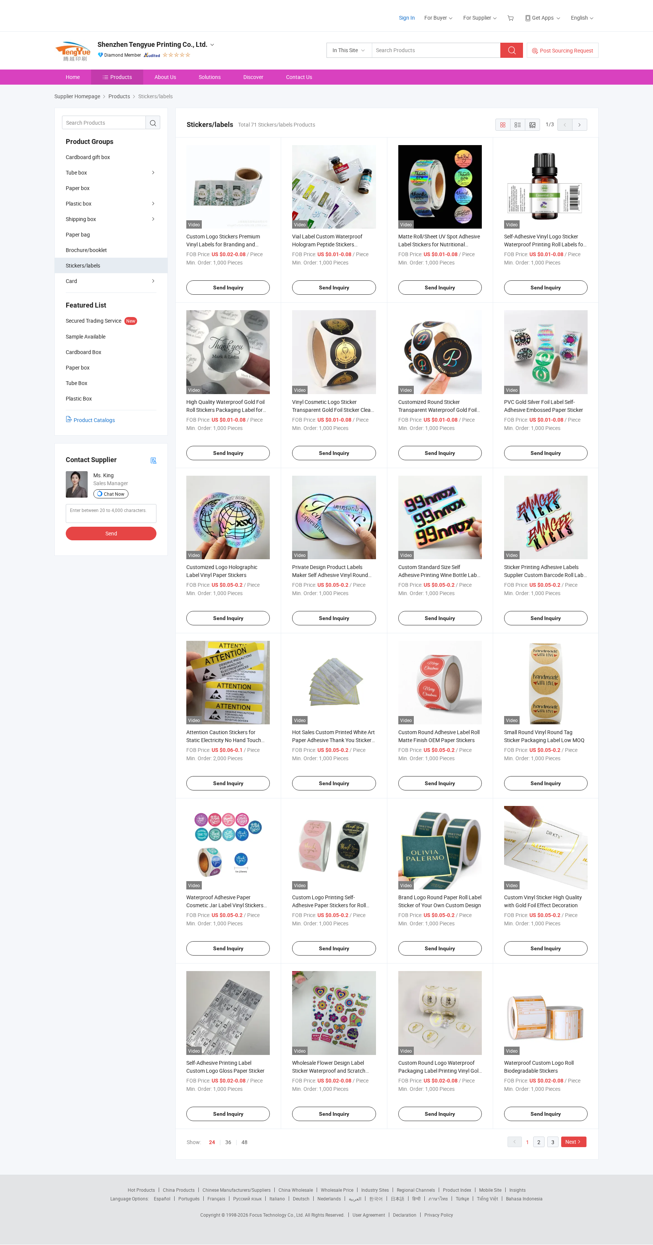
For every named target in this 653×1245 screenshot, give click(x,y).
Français (216, 1199)
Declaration (404, 1215)
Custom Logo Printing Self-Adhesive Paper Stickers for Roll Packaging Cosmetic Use (329, 905)
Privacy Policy (438, 1215)
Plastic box (78, 203)
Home (73, 76)
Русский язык (247, 1199)
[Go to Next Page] (580, 124)
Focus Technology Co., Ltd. (277, 1215)
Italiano (277, 1199)
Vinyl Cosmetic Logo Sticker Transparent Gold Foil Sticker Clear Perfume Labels (332, 409)
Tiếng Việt (487, 1199)
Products (121, 76)
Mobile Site (490, 1190)
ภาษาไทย (438, 1199)
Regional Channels (416, 1190)
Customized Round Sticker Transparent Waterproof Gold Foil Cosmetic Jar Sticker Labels (437, 409)
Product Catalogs (94, 420)
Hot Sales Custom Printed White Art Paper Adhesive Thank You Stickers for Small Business (333, 740)
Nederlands (329, 1199)
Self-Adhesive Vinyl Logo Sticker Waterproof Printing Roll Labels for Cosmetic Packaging (544, 244)
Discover (253, 76)
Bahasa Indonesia (524, 1199)
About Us (165, 76)
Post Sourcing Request (566, 50)
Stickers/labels (83, 265)
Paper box (78, 188)
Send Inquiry (228, 288)
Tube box (76, 172)
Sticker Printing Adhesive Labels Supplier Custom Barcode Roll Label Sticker (545, 574)
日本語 (397, 1199)
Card (71, 281)
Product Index (457, 1190)
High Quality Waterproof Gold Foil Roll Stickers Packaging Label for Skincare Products (225, 409)
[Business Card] (153, 460)
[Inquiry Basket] (511, 17)
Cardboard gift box (88, 157)
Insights (517, 1190)
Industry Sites (375, 1190)
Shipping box (81, 219)
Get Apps (543, 17)
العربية (355, 1199)
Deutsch (301, 1199)
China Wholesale (296, 1190)
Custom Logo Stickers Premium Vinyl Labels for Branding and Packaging (223, 244)
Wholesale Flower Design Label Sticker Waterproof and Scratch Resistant (328, 1070)
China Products (179, 1190)
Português (189, 1199)
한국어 (376, 1199)
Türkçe (462, 1199)
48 (244, 1142)
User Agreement (369, 1215)
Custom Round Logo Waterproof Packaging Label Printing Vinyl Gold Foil (439, 1070)
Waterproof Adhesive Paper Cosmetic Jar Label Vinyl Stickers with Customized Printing (224, 905)
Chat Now (114, 494)
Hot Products (141, 1190)
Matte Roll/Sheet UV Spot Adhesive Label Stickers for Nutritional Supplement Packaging (439, 244)
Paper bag (78, 234)
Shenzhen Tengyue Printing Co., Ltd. (152, 44)
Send (111, 533)
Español (162, 1199)
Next (570, 1141)
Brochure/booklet (86, 250)
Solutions (210, 76)
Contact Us (299, 76)
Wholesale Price (337, 1190)
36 (228, 1142)
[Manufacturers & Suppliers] (103, 15)
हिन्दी (416, 1199)
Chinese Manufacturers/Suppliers (237, 1190)
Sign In (407, 17)
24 (212, 1142)
